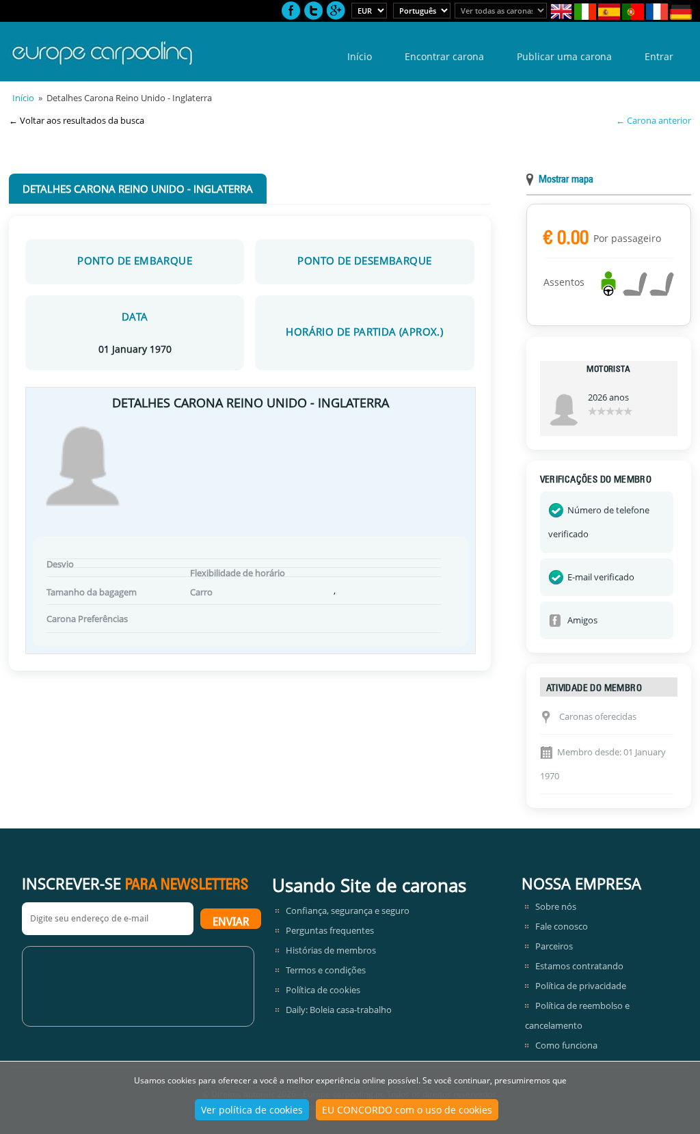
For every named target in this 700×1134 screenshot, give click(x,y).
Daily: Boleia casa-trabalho (339, 1009)
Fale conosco (561, 926)
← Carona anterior (653, 120)
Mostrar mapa (566, 180)
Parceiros (554, 946)
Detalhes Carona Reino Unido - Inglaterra (138, 188)
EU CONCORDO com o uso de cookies (407, 1109)
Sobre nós (555, 906)
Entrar (659, 56)
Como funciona (566, 1045)
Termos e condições (326, 970)
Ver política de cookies (252, 1109)
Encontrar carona (444, 56)
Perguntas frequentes (330, 930)
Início (359, 56)
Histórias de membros (331, 950)
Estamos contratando (579, 966)
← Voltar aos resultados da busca (76, 120)
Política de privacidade (580, 986)
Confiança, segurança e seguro (347, 910)
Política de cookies (323, 990)
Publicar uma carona (564, 56)
